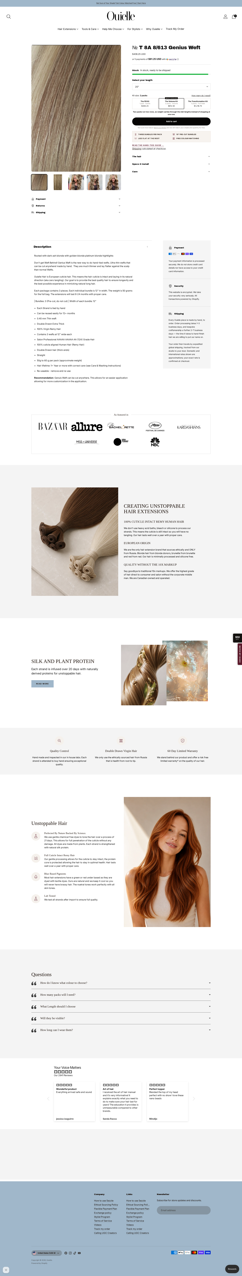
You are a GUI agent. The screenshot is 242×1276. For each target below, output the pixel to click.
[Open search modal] (9, 17)
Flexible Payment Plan (105, 1208)
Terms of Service (103, 1220)
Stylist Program (102, 1216)
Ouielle (49, 1260)
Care (135, 171)
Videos (97, 1224)
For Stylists (133, 29)
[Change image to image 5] (113, 182)
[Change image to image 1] (39, 182)
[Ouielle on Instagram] (70, 1253)
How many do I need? (201, 95)
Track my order (102, 1228)
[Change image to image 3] (76, 182)
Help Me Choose (112, 29)
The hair (136, 156)
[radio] (145, 103)
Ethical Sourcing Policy (106, 1204)
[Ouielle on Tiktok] (74, 1253)
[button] (171, 59)
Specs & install (140, 164)
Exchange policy (102, 1212)
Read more (42, 684)
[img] (122, 1072)
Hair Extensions (67, 29)
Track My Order (175, 28)
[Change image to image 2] (58, 182)
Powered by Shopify (39, 1263)
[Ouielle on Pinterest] (66, 1253)
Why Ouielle (153, 29)
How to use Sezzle (103, 1200)
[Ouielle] (121, 17)
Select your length (142, 80)
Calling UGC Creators (105, 1233)
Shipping (136, 148)
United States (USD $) (47, 1253)
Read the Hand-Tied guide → (148, 145)
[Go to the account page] (225, 17)
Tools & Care (89, 29)
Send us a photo (160, 128)
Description (42, 246)
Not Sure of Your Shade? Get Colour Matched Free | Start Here (121, 3)
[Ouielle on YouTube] (79, 1253)
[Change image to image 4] (95, 182)
